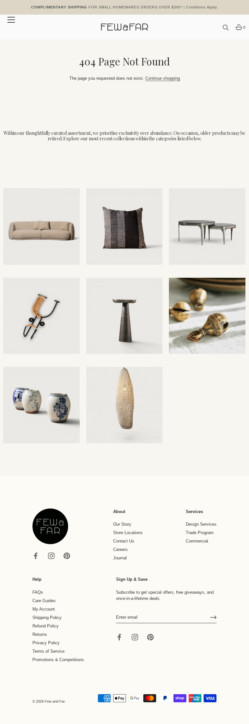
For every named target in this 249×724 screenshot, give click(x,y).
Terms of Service (48, 651)
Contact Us (123, 541)
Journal (120, 557)
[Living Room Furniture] (124, 316)
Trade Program (200, 532)
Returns (39, 634)
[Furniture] (207, 226)
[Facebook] (35, 555)
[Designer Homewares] (41, 316)
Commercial (197, 541)
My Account (43, 609)
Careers (120, 549)
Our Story (122, 524)
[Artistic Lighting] (124, 405)
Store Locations (128, 532)
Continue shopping (162, 78)
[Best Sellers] (41, 226)
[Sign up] (213, 617)
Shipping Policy (47, 617)
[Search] (226, 28)
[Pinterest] (67, 555)
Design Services (201, 524)
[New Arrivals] (124, 226)
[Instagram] (51, 555)
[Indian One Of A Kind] (207, 316)
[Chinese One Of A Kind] (41, 405)
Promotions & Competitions (58, 659)
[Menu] (11, 20)
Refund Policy (45, 626)
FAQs (37, 592)
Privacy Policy (46, 642)
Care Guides (44, 600)
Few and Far (55, 701)
